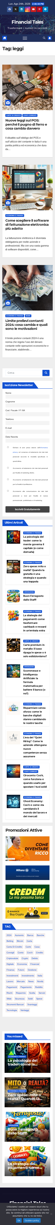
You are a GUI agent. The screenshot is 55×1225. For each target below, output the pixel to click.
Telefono (10, 419)
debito (35, 958)
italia (40, 975)
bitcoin (20, 941)
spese (39, 998)
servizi (42, 993)
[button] (44, 38)
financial (34, 964)
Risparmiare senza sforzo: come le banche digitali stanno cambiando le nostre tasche (34, 715)
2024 (9, 935)
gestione (32, 970)
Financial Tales (27, 22)
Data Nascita (12, 437)
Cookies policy (32, 1220)
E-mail (9, 428)
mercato (21, 981)
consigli (10, 952)
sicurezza (19, 998)
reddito (39, 987)
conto (21, 952)
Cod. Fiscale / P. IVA (15, 410)
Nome (8, 393)
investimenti (12, 975)
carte (28, 947)
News (28, 316)
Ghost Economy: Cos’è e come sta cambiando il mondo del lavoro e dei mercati (35, 809)
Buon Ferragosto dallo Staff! (23, 1131)
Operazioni (29, 592)
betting (10, 941)
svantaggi (32, 1004)
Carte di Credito (13, 115)
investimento (28, 975)
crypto (25, 958)
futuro (21, 970)
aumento (19, 935)
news (31, 981)
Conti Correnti (30, 115)
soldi (30, 998)
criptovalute (12, 958)
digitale (10, 964)
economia (22, 964)
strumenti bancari (15, 1004)
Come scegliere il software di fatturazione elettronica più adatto (27, 224)
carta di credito (14, 947)
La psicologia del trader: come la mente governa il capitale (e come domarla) (33, 544)
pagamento (26, 987)
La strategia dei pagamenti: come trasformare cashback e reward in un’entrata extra (34, 623)
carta (29, 941)
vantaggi (24, 1010)
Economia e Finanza (14, 215)
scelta (32, 993)
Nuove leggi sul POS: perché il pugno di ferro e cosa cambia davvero (26, 124)
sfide (9, 998)
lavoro (10, 981)
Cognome (10, 401)
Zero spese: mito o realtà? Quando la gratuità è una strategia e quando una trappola (34, 574)
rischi (9, 993)
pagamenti (12, 987)
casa (37, 947)
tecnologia (12, 1010)
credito (39, 952)
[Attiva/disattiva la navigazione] (25, 38)
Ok (19, 1220)
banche (40, 935)
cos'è (30, 952)
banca (30, 935)
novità (40, 981)
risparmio (21, 993)
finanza (10, 970)
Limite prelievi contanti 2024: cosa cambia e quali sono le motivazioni (26, 325)
